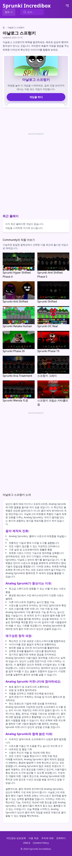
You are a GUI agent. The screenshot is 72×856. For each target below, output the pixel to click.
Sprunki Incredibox (27, 6)
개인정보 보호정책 (16, 838)
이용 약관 (33, 838)
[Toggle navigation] (67, 6)
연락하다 (61, 838)
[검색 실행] (24, 12)
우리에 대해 (47, 838)
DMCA (26, 842)
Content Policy (41, 842)
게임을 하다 (36, 97)
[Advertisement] (36, 172)
